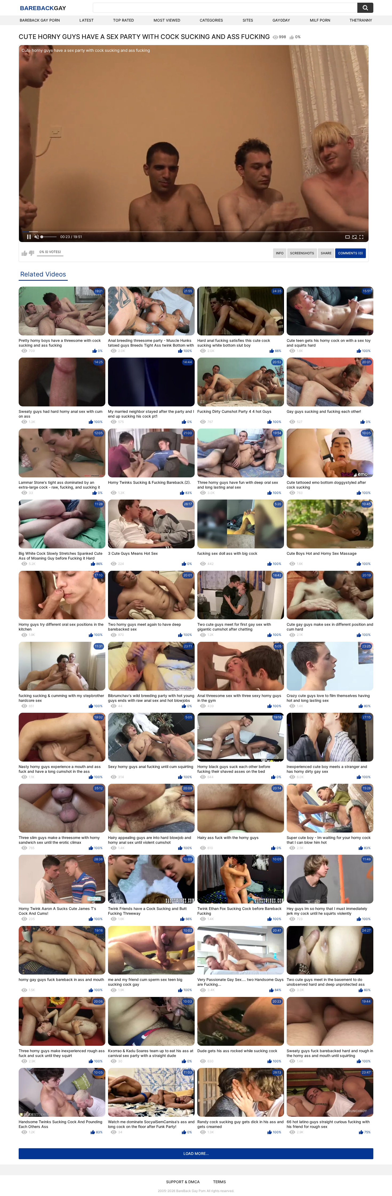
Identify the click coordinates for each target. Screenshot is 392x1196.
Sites (248, 20)
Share (326, 253)
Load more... (196, 1153)
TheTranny (361, 20)
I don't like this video (31, 253)
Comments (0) (350, 253)
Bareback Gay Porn (40, 20)
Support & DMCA (183, 1181)
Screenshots (302, 253)
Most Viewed (167, 20)
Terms (219, 1181)
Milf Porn (320, 20)
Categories (211, 20)
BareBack (43, 8)
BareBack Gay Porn (191, 1191)
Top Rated (123, 20)
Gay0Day (281, 20)
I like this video (24, 253)
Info (279, 253)
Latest (86, 20)
